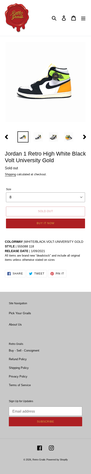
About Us (15, 324)
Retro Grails (39, 459)
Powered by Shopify (57, 459)
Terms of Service (20, 385)
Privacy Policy (18, 376)
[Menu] (83, 18)
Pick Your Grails (20, 313)
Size (8, 189)
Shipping (10, 174)
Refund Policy (18, 359)
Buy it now (45, 223)
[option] (23, 137)
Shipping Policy (19, 367)
